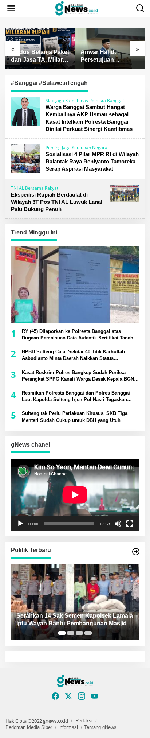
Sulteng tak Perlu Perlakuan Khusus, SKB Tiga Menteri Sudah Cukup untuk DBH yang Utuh (74, 417)
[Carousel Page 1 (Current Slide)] (62, 633)
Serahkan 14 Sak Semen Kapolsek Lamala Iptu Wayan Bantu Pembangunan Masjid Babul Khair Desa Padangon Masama (74, 620)
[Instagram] (81, 696)
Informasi (68, 727)
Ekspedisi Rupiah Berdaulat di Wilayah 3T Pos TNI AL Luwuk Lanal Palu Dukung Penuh (56, 201)
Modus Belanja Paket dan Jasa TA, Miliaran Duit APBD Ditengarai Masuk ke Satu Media (40, 56)
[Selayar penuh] (129, 523)
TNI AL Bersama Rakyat (34, 188)
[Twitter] (68, 696)
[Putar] (20, 523)
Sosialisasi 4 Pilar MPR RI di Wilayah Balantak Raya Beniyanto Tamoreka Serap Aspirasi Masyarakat (92, 161)
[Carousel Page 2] (70, 633)
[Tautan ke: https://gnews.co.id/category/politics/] (135, 551)
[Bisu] (118, 523)
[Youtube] (94, 696)
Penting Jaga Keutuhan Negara (76, 147)
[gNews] (76, 7)
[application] (75, 495)
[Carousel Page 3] (79, 633)
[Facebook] (55, 696)
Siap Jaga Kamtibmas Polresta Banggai (85, 100)
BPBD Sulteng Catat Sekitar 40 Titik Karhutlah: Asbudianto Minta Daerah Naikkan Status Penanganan (74, 355)
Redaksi (83, 720)
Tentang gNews (100, 727)
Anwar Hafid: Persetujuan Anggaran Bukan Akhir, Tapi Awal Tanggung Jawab (104, 56)
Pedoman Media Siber (28, 727)
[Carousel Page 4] (88, 633)
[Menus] (11, 8)
